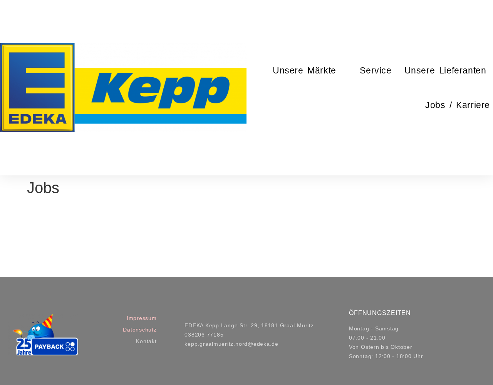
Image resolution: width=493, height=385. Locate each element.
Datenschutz (139, 330)
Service (375, 70)
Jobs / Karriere (457, 105)
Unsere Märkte (304, 70)
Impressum (142, 318)
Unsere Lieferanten (445, 70)
